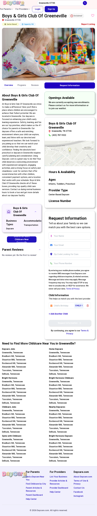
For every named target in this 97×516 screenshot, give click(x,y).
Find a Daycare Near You (35, 478)
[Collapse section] (35, 211)
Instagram (78, 496)
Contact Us (79, 488)
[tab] (8, 85)
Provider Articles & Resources (58, 482)
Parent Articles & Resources (34, 489)
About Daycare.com (83, 476)
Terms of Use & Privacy (81, 482)
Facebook (78, 492)
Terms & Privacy (72, 289)
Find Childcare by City (36, 484)
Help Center (31, 499)
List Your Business (58, 476)
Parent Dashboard (34, 495)
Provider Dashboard (59, 488)
